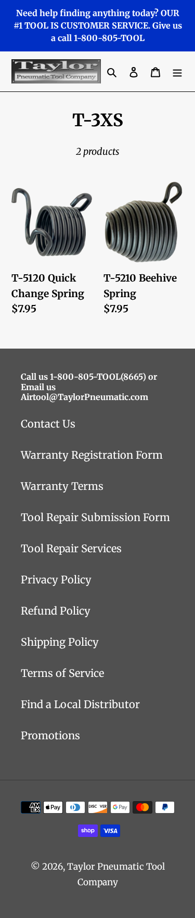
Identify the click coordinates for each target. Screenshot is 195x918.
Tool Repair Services (71, 548)
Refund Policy (55, 610)
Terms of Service (62, 673)
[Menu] (177, 72)
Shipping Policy (60, 641)
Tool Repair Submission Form (95, 517)
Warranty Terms (62, 486)
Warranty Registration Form (92, 454)
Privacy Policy (56, 579)
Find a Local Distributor (80, 704)
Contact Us (48, 423)
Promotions (50, 735)
